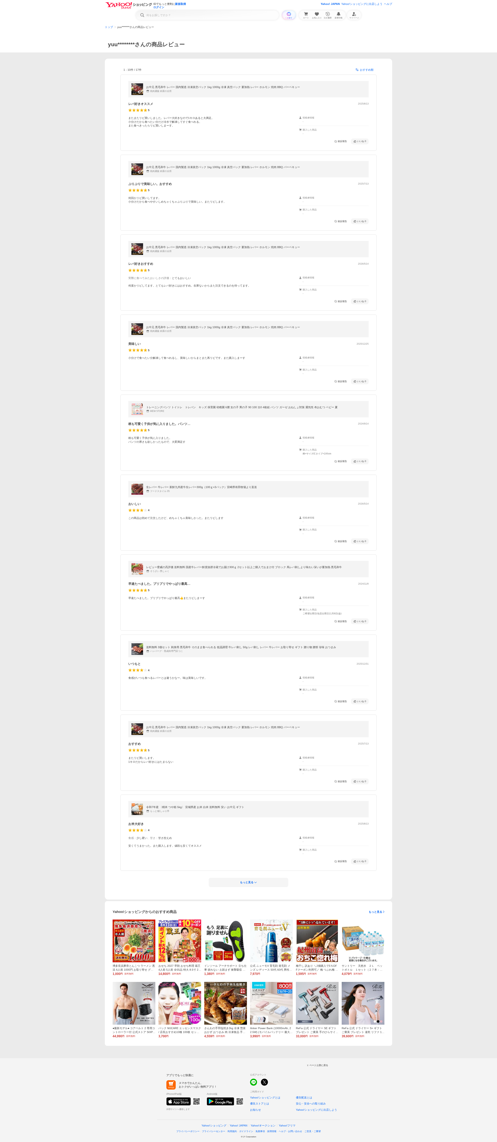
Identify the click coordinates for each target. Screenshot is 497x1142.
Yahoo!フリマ (287, 1125)
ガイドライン (246, 1131)
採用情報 (271, 1131)
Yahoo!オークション (263, 1125)
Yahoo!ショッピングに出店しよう (361, 3)
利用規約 (232, 1131)
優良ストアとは (259, 1103)
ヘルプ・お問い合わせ (290, 1131)
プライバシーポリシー (188, 1131)
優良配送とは (304, 1097)
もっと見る (375, 911)
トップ (109, 27)
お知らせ (255, 1109)
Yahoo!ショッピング (214, 1125)
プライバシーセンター (213, 1131)
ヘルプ (388, 3)
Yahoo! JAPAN (330, 3)
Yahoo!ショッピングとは (265, 1097)
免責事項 (260, 1131)
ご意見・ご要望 (312, 1131)
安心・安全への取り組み (311, 1103)
